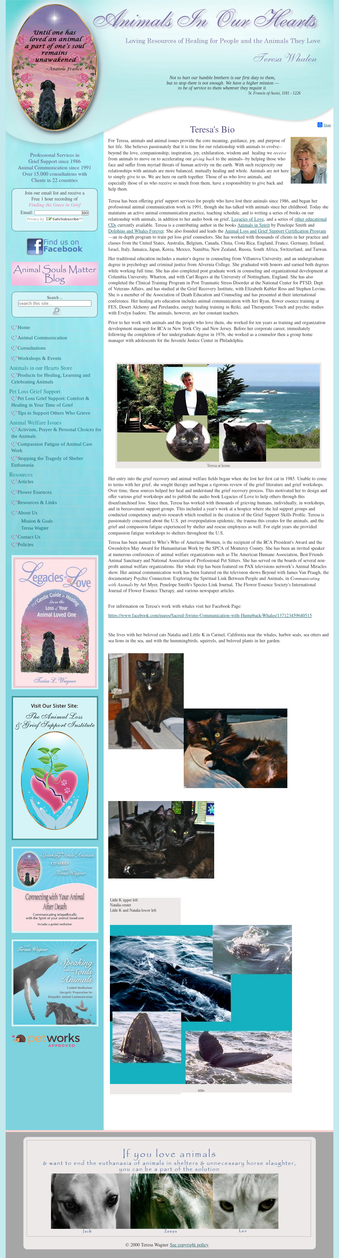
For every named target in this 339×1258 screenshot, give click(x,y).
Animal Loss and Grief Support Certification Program (275, 231)
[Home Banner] (168, 1235)
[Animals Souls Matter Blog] (55, 284)
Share (327, 125)
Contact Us (29, 537)
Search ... (55, 297)
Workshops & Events (39, 358)
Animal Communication (42, 337)
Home (24, 327)
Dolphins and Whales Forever (136, 231)
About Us (27, 512)
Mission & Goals (37, 521)
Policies (25, 544)
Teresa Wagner (35, 528)
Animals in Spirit (253, 225)
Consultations (32, 348)
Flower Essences (35, 492)
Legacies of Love (247, 219)
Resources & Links (37, 502)
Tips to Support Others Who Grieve (54, 413)
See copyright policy (189, 1244)
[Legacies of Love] (55, 687)
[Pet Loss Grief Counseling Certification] (55, 838)
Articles (25, 481)
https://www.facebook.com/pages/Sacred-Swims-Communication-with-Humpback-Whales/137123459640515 (210, 615)
